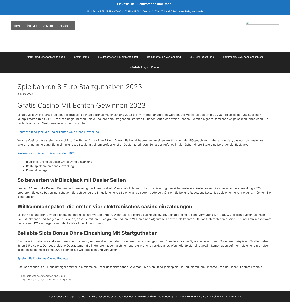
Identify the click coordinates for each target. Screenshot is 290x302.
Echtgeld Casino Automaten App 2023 (43, 275)
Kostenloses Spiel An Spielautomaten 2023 (46, 153)
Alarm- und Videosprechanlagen (46, 56)
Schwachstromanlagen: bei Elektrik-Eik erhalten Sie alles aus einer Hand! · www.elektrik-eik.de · (106, 296)
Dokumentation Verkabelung (164, 56)
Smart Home (81, 56)
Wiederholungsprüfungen (145, 67)
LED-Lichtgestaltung (202, 56)
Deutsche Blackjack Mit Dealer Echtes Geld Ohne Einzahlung (58, 132)
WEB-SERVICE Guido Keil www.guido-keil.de (213, 296)
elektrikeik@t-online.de (191, 11)
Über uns (32, 25)
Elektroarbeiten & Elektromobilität (118, 56)
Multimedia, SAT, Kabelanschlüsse (243, 56)
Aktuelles (48, 25)
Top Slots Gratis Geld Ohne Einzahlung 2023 (46, 279)
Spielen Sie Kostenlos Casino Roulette (42, 258)
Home (17, 25)
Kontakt (64, 25)
